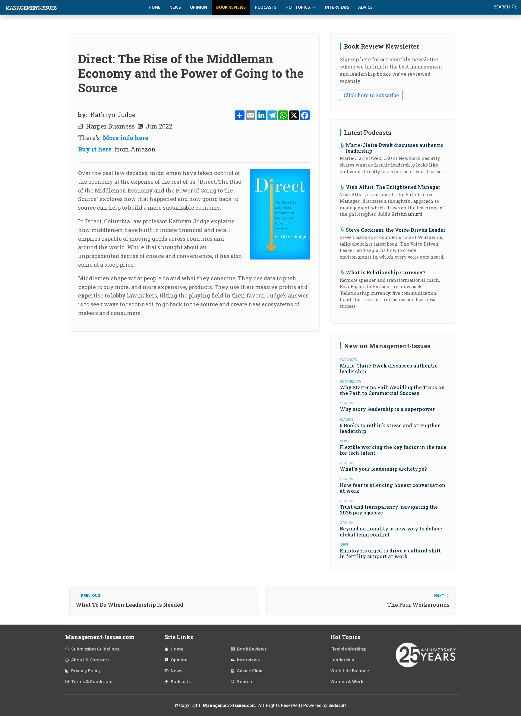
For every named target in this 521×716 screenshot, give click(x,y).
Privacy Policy (86, 670)
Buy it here (95, 149)
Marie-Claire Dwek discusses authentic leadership (395, 148)
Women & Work (346, 681)
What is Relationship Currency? (385, 272)
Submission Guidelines (95, 649)
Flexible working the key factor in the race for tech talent (393, 450)
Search (244, 681)
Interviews (337, 7)
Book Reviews (231, 7)
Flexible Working (348, 649)
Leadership (342, 659)
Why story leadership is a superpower (387, 409)
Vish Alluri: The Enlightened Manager (393, 187)
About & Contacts (90, 659)
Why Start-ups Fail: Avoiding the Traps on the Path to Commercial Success (392, 390)
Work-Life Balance (349, 670)
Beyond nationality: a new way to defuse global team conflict (391, 531)
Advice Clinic (250, 670)
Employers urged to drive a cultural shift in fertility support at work (390, 553)
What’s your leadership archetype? (383, 469)
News (175, 7)
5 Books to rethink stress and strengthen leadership (390, 428)
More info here (125, 138)
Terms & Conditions (92, 681)
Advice (365, 7)
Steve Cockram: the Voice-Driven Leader (395, 230)
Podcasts (265, 7)
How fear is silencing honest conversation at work (392, 488)
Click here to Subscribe (371, 95)
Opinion (198, 7)
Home (154, 7)
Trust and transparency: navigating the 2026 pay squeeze (389, 510)
